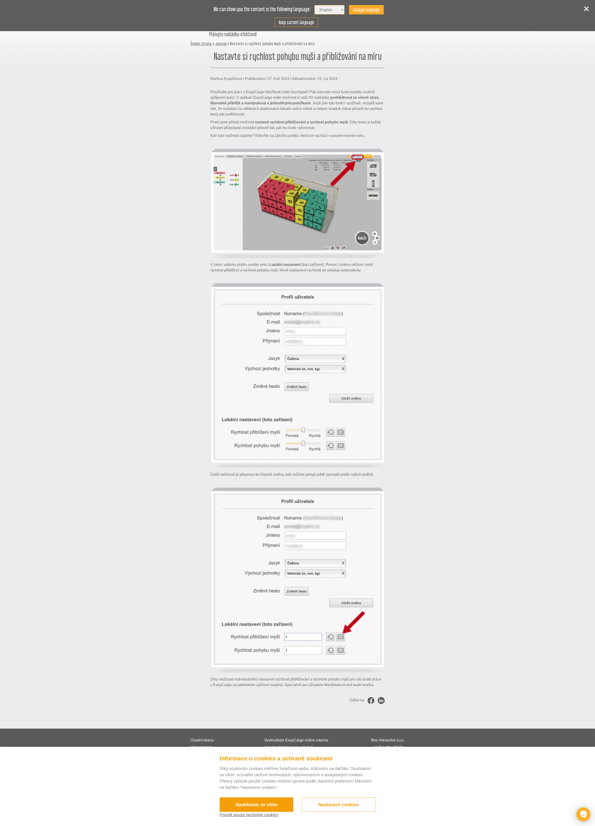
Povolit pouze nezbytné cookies (249, 815)
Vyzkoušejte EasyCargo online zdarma (296, 740)
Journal (221, 43)
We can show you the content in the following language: (262, 9)
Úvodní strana (201, 43)
